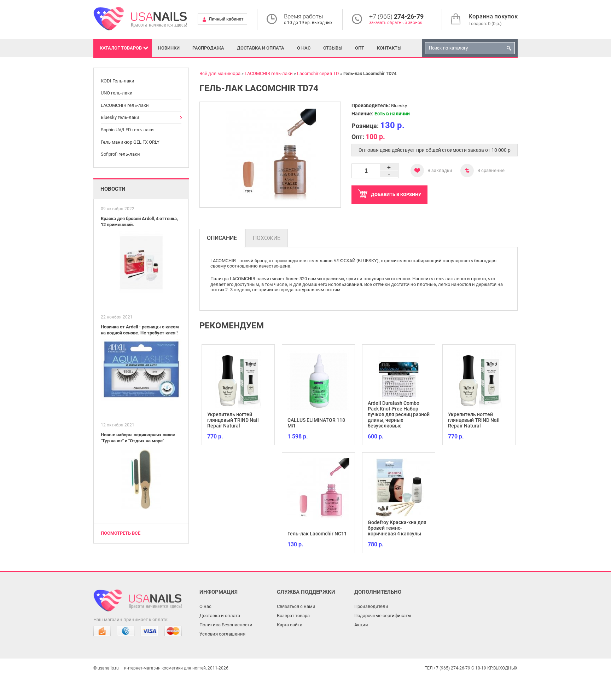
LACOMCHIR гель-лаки (125, 105)
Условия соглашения (222, 634)
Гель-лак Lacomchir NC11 (317, 533)
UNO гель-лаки (117, 93)
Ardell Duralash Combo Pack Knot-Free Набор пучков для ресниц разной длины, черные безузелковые (399, 414)
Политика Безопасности (225, 624)
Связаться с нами (296, 606)
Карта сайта (289, 624)
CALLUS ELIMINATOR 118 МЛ (316, 423)
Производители (371, 606)
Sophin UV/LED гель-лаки (127, 129)
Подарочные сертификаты (382, 615)
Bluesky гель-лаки (120, 117)
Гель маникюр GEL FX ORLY (130, 142)
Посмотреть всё (120, 533)
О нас (303, 48)
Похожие (266, 238)
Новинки (169, 48)
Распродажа (208, 48)
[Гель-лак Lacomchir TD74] (270, 155)
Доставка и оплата (260, 48)
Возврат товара (293, 615)
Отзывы (332, 48)
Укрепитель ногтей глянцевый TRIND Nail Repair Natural (233, 420)
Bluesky (399, 105)
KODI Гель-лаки (117, 81)
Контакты (389, 48)
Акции (361, 624)
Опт (359, 48)
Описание (222, 238)
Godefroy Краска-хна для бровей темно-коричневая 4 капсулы (397, 527)
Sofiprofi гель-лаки (120, 154)
